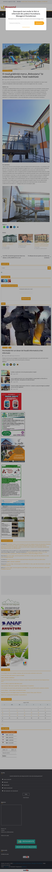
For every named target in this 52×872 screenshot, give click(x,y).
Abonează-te (39, 23)
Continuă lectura (26, 27)
